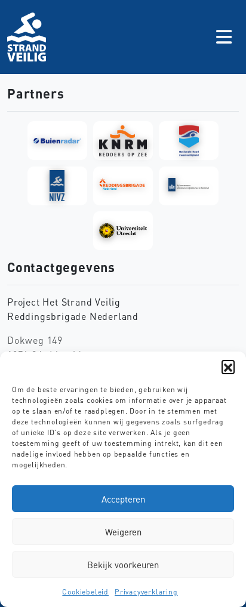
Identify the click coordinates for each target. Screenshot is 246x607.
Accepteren (123, 499)
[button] (228, 366)
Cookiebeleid (85, 591)
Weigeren (123, 531)
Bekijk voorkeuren (123, 564)
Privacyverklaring (146, 591)
